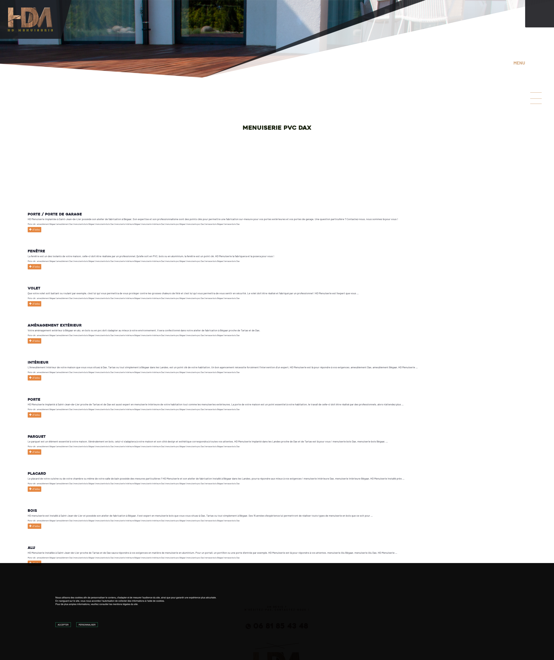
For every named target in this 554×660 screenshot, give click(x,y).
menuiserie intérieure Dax (153, 224)
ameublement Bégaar (46, 224)
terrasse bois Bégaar (214, 224)
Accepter (63, 624)
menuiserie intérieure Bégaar (127, 224)
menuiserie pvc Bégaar (175, 224)
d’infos (36, 229)
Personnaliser (87, 624)
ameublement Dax (65, 224)
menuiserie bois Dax (105, 224)
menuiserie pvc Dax (195, 224)
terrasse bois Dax (232, 224)
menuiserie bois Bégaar (84, 224)
